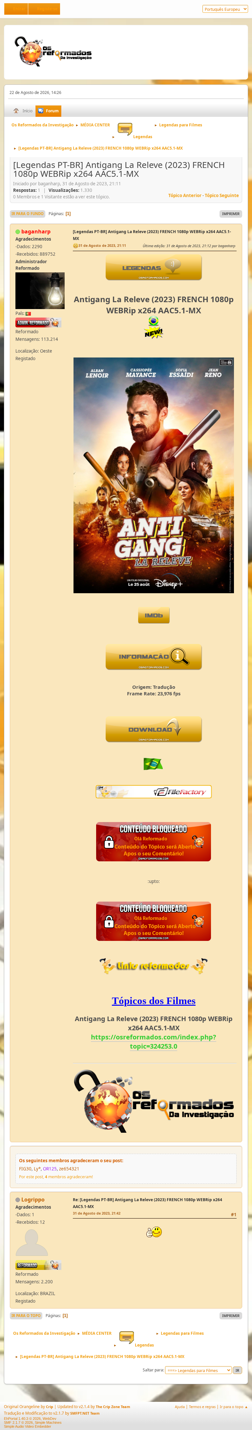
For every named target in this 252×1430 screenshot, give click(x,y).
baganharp (36, 231)
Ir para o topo (26, 1315)
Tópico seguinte (222, 195)
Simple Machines (48, 1422)
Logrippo (33, 1199)
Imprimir (231, 213)
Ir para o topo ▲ (234, 1406)
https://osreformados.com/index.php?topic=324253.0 (153, 1042)
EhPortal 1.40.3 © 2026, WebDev (30, 1419)
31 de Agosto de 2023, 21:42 (96, 1213)
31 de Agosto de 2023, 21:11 (102, 245)
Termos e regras (202, 1406)
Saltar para (153, 1370)
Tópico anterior (184, 195)
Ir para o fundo (27, 213)
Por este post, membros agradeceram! (56, 1177)
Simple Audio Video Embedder (27, 1426)
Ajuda (180, 1406)
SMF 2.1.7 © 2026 (18, 1422)
